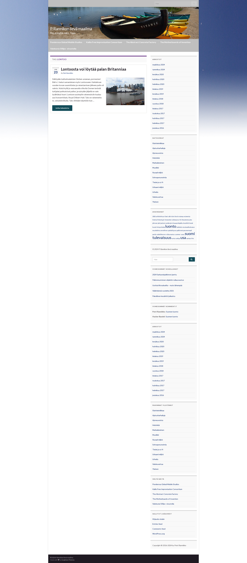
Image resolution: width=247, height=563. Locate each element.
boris (166, 216)
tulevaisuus (161, 237)
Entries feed (157, 524)
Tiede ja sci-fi (157, 182)
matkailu (179, 227)
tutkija (178, 238)
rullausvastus (170, 234)
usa (183, 237)
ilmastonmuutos (187, 220)
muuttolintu (156, 230)
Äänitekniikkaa (158, 143)
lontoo (163, 227)
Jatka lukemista (62, 108)
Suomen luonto (172, 312)
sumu (182, 234)
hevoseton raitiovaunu (172, 220)
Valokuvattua (157, 197)
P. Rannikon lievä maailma (71, 28)
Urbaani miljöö (158, 187)
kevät (191, 223)
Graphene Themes (67, 560)
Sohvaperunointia (159, 177)
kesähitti (186, 223)
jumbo (168, 223)
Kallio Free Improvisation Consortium (104, 42)
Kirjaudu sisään (158, 519)
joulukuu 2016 (158, 128)
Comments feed (158, 529)
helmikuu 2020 (158, 84)
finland (159, 220)
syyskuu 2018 (158, 104)
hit (180, 220)
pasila (154, 234)
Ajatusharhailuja (158, 148)
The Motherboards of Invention (175, 42)
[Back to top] (241, 557)
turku (173, 238)
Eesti (176, 216)
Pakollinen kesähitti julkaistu (163, 296)
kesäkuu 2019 (158, 94)
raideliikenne (161, 234)
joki (159, 223)
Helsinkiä (156, 158)
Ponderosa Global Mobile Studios (66, 42)
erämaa (180, 216)
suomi (190, 233)
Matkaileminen (158, 163)
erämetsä (187, 216)
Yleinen (155, 202)
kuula (154, 227)
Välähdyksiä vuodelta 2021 (163, 291)
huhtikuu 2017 (158, 118)
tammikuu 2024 (158, 69)
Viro (192, 238)
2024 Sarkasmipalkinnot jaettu (164, 274)
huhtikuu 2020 (158, 79)
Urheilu (155, 192)
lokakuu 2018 (157, 99)
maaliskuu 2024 (158, 65)
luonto (170, 226)
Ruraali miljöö (157, 172)
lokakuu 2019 (157, 89)
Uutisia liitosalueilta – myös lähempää (167, 285)
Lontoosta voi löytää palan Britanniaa (93, 69)
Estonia (154, 220)
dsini (172, 216)
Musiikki (155, 168)
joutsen (162, 223)
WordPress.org (158, 534)
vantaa (188, 238)
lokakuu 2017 (157, 108)
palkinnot (180, 230)
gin (163, 220)
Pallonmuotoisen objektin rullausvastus (168, 280)
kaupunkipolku (178, 223)
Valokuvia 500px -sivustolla (63, 48)
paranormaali (187, 230)
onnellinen (164, 230)
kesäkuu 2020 (158, 74)
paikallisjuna (172, 230)
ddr (170, 216)
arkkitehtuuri (160, 216)
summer (177, 234)
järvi (171, 223)
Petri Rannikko (68, 73)
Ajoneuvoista (157, 153)
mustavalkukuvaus (189, 227)
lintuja (159, 227)
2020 (154, 216)
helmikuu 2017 (158, 123)
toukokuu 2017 (158, 113)
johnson (154, 223)
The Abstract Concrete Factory (141, 42)
